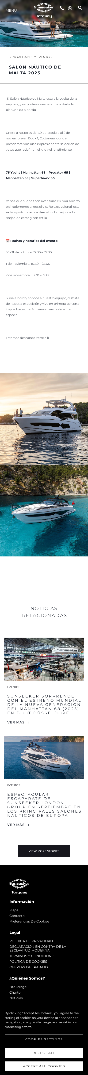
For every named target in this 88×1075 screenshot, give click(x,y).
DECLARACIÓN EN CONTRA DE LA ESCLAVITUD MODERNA (37, 948)
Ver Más (16, 722)
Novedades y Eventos (32, 57)
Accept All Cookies (44, 1066)
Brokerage (18, 987)
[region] (44, 1037)
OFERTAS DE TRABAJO (28, 967)
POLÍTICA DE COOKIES (28, 961)
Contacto (17, 916)
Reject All (44, 1053)
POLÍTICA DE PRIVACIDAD (31, 941)
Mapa (13, 910)
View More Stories (44, 851)
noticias (16, 998)
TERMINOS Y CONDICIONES (32, 956)
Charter (15, 992)
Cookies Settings (44, 1039)
